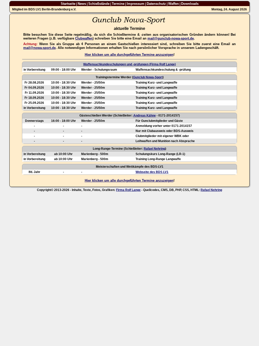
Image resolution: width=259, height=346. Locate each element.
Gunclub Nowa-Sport (148, 77)
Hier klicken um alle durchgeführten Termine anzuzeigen (129, 54)
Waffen (173, 4)
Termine (118, 4)
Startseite (68, 4)
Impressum (135, 4)
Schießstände (99, 4)
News (82, 4)
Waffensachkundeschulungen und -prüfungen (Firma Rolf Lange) (129, 64)
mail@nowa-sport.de (39, 48)
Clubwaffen (84, 38)
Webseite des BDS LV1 (152, 172)
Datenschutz (156, 4)
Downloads (190, 4)
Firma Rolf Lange (128, 190)
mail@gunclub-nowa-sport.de (170, 38)
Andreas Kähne (144, 115)
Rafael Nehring (154, 148)
